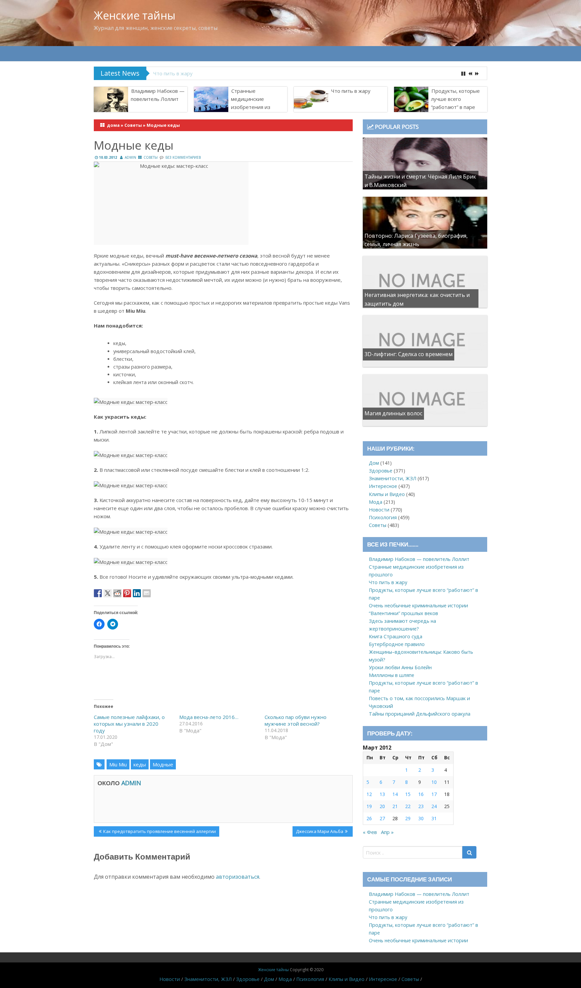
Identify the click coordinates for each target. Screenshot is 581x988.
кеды (139, 764)
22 (408, 806)
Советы (133, 125)
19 (369, 806)
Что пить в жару (351, 90)
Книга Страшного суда (395, 636)
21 (395, 806)
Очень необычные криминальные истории (418, 605)
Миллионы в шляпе (391, 675)
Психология (383, 517)
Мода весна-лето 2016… (208, 717)
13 (382, 794)
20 (382, 806)
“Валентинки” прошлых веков (403, 613)
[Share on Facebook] (98, 593)
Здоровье (380, 470)
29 (408, 818)
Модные (163, 764)
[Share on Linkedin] (137, 593)
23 (421, 806)
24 (434, 806)
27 (382, 818)
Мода (375, 502)
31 (434, 818)
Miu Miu (118, 764)
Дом (374, 463)
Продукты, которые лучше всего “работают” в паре (215, 73)
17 (434, 794)
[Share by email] (147, 593)
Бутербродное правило (397, 644)
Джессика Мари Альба (319, 832)
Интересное (383, 486)
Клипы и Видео (387, 494)
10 (434, 782)
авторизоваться (237, 876)
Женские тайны (135, 15)
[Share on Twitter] (108, 593)
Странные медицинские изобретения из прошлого (250, 102)
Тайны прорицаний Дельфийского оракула (419, 714)
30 (421, 818)
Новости (379, 509)
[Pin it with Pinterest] (127, 593)
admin (130, 157)
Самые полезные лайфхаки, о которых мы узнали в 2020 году (129, 724)
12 (369, 794)
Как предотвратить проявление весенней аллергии (159, 832)
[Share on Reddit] (117, 593)
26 (369, 818)
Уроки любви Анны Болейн (400, 667)
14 (395, 794)
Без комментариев (183, 157)
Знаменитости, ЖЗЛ (392, 478)
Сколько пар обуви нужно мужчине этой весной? (295, 720)
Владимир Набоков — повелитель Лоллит (158, 94)
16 (421, 794)
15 (408, 794)
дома (113, 125)
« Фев (370, 832)
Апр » (387, 832)
